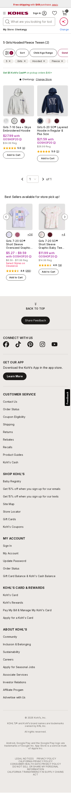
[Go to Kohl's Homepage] (18, 13)
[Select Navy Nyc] (40, 121)
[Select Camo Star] (42, 235)
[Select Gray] (6, 121)
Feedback (67, 398)
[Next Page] (43, 179)
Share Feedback (35, 320)
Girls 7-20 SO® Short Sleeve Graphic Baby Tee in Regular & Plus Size (50, 244)
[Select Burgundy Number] (57, 121)
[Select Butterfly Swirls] (17, 235)
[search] (7, 21)
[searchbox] (29, 21)
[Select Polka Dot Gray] (14, 121)
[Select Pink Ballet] (48, 121)
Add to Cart (13, 155)
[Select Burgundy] (23, 121)
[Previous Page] (22, 179)
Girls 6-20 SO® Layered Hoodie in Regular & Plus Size (52, 130)
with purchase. (35, 4)
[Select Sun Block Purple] (9, 235)
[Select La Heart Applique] (50, 235)
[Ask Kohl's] (64, 21)
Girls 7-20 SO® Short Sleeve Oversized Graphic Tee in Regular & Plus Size (18, 244)
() (23, 148)
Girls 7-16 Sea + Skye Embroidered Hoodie (17, 128)
